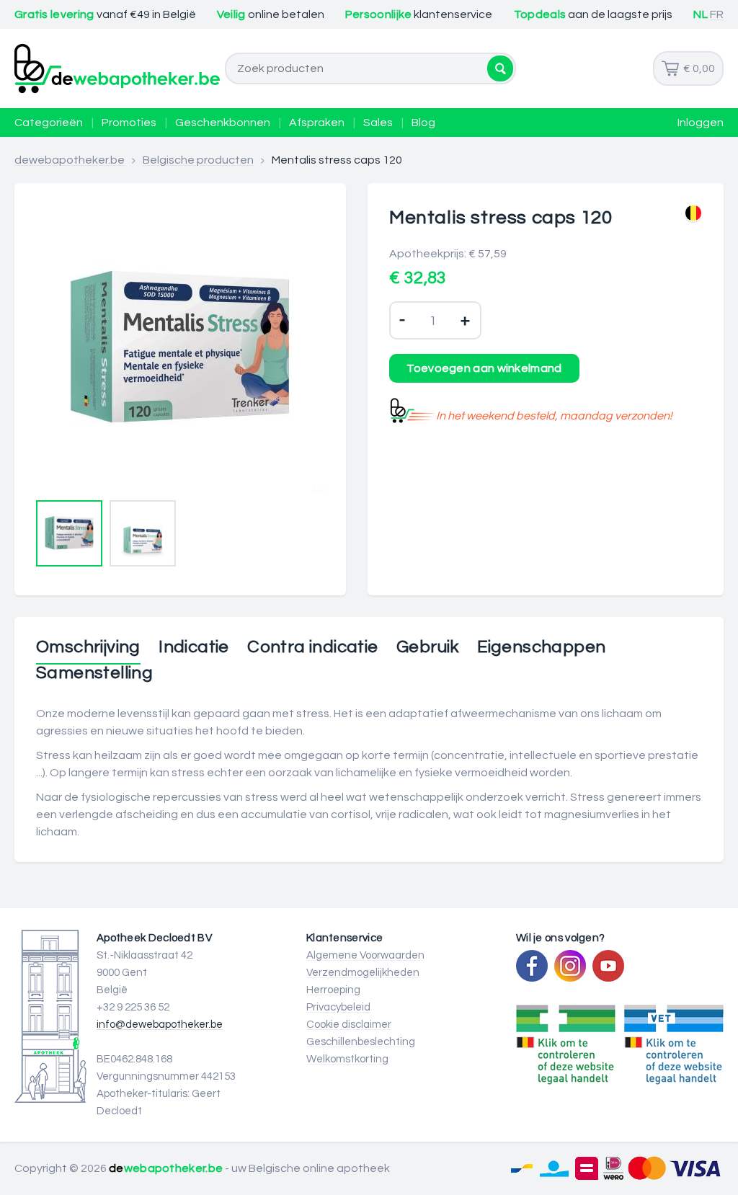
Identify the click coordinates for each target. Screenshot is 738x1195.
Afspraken (316, 122)
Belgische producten (198, 160)
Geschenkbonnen (222, 122)
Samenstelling (94, 673)
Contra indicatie (312, 647)
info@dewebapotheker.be (160, 1024)
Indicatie (194, 647)
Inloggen (700, 122)
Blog (423, 122)
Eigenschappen (541, 647)
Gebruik (427, 647)
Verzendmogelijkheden (362, 972)
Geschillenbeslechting (360, 1041)
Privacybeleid (338, 1007)
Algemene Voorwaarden (365, 955)
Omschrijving (88, 647)
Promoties (129, 122)
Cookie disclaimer (348, 1024)
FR (717, 14)
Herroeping (333, 990)
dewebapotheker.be (69, 160)
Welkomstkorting (347, 1059)
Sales (378, 122)
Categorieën (48, 122)
